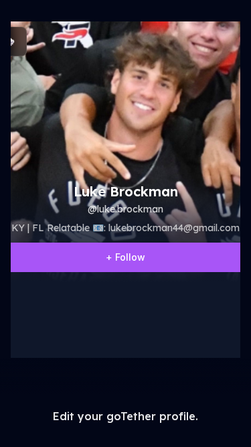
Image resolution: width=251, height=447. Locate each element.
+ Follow (125, 257)
